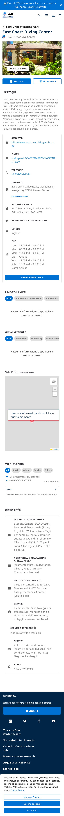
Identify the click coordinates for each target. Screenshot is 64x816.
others (48, 470)
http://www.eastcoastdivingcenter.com (33, 144)
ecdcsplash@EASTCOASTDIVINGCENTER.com (33, 160)
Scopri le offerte (37, 7)
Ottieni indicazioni (19, 196)
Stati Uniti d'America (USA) (22, 26)
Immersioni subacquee (27, 298)
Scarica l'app (11, 768)
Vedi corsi (18, 81)
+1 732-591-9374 (20, 174)
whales (26, 470)
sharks (16, 470)
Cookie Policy (17, 790)
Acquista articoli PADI (16, 762)
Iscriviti (32, 710)
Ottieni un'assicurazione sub (18, 748)
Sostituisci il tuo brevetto (18, 740)
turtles (37, 470)
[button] (32, 420)
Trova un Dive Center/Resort (12, 732)
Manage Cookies (32, 797)
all (7, 470)
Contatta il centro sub (32, 277)
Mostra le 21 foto (18, 68)
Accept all (32, 810)
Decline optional (32, 803)
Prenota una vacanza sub (19, 756)
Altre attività (49, 81)
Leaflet (55, 449)
